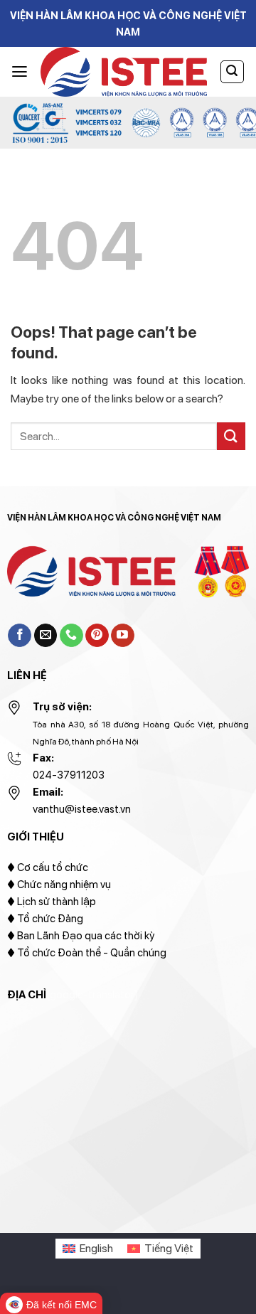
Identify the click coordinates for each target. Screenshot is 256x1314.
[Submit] (231, 436)
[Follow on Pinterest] (97, 636)
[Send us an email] (46, 636)
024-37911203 (69, 775)
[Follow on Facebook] (19, 636)
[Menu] (19, 72)
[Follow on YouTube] (122, 636)
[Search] (232, 71)
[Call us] (71, 636)
